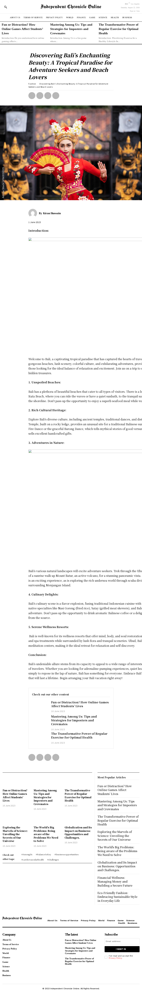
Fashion (32, 83)
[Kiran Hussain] (33, 213)
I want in (121, 949)
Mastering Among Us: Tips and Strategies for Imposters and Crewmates (71, 29)
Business (132, 923)
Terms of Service (69, 920)
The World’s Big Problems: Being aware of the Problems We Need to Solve (46, 834)
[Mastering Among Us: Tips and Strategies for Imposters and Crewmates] (40, 721)
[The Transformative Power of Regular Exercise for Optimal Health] (40, 738)
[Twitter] (39, 95)
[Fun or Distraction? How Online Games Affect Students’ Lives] (40, 706)
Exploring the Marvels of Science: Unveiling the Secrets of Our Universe (15, 834)
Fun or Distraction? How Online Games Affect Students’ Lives (22, 29)
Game (121, 920)
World (101, 920)
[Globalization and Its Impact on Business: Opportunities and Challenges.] (78, 818)
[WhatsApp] (55, 95)
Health (121, 923)
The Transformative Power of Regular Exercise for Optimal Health (118, 29)
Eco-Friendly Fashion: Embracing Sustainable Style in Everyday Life (117, 897)
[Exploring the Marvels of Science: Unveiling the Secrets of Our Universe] (16, 818)
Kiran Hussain (52, 213)
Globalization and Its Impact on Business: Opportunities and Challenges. (78, 832)
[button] (5, 7)
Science (130, 920)
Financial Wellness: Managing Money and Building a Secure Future (114, 881)
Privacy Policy (88, 920)
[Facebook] (31, 95)
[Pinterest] (47, 95)
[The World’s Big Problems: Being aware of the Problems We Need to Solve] (47, 818)
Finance (111, 920)
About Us (52, 920)
